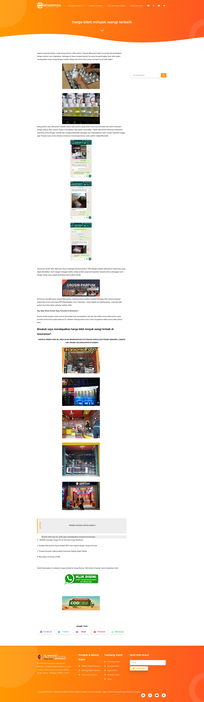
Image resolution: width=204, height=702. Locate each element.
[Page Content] (102, 31)
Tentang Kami (113, 662)
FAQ (109, 679)
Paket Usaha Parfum (91, 666)
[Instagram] (150, 695)
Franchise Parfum (90, 675)
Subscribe (140, 668)
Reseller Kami (113, 675)
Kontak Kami (113, 666)
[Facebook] (143, 695)
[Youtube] (157, 695)
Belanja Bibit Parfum (91, 670)
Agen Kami (112, 670)
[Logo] (56, 656)
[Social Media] (148, 6)
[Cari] (163, 75)
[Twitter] (164, 695)
